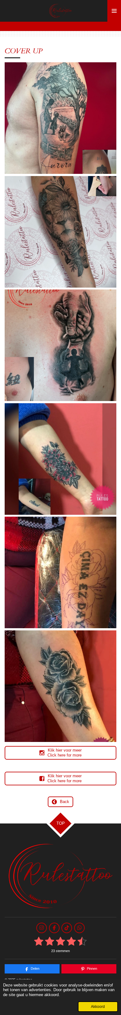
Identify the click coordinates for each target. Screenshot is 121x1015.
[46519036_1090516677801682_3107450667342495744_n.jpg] (61, 459)
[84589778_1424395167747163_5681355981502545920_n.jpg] (61, 572)
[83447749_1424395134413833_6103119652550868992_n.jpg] (61, 686)
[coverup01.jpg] (61, 345)
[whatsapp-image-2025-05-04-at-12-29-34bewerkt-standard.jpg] (61, 118)
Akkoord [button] (98, 1006)
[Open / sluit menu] (114, 11)
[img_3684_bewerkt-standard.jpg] (61, 232)
